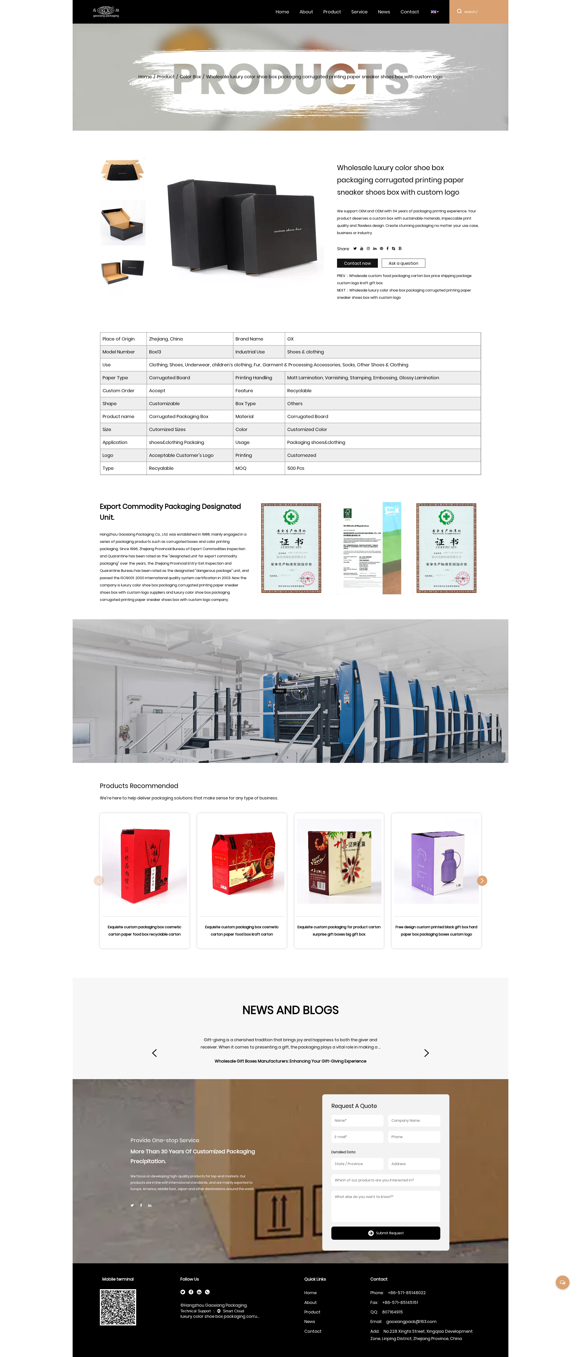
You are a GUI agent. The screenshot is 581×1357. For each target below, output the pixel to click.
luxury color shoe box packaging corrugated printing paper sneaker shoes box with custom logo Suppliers (220, 1316)
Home (282, 12)
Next (125, 290)
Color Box (190, 76)
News (384, 12)
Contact (410, 12)
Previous (126, 155)
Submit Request (390, 1233)
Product (332, 12)
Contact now (357, 263)
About (306, 12)
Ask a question (403, 263)
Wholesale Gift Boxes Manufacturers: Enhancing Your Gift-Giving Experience (282, 1061)
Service (359, 12)
